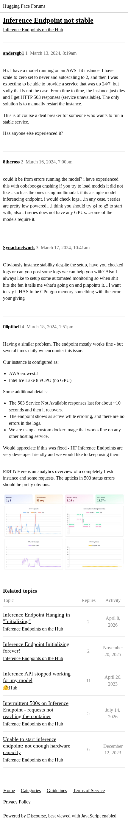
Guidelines (57, 790)
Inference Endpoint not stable (48, 20)
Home (9, 790)
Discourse (36, 815)
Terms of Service (89, 790)
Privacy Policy (17, 801)
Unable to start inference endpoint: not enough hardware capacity (36, 745)
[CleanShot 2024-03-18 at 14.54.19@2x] (64, 532)
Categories (31, 790)
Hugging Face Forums (24, 6)
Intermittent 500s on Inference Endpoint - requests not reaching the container (35, 709)
